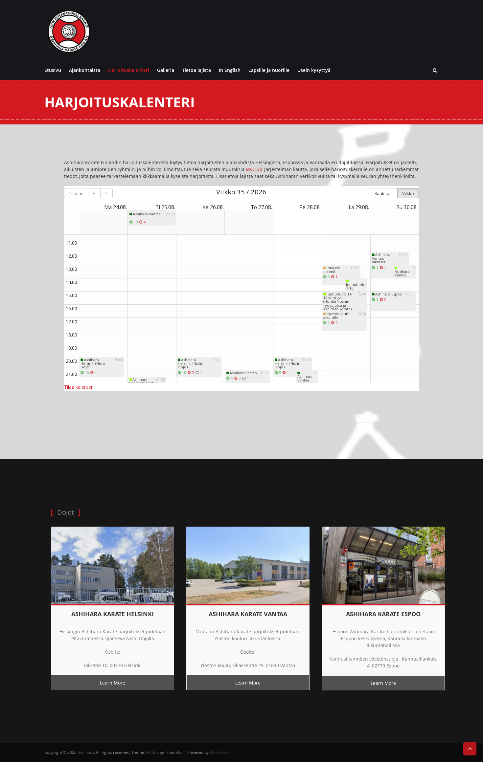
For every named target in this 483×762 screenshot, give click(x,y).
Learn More (112, 683)
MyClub (254, 169)
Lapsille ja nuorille (268, 70)
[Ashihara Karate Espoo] (383, 565)
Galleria (165, 70)
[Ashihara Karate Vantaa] (248, 565)
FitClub (152, 752)
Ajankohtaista (84, 70)
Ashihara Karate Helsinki (112, 614)
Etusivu (52, 70)
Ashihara (86, 752)
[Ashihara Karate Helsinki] (112, 565)
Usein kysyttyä (314, 70)
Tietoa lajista (196, 70)
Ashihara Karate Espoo (383, 614)
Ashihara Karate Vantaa (248, 614)
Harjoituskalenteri (128, 70)
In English (230, 70)
